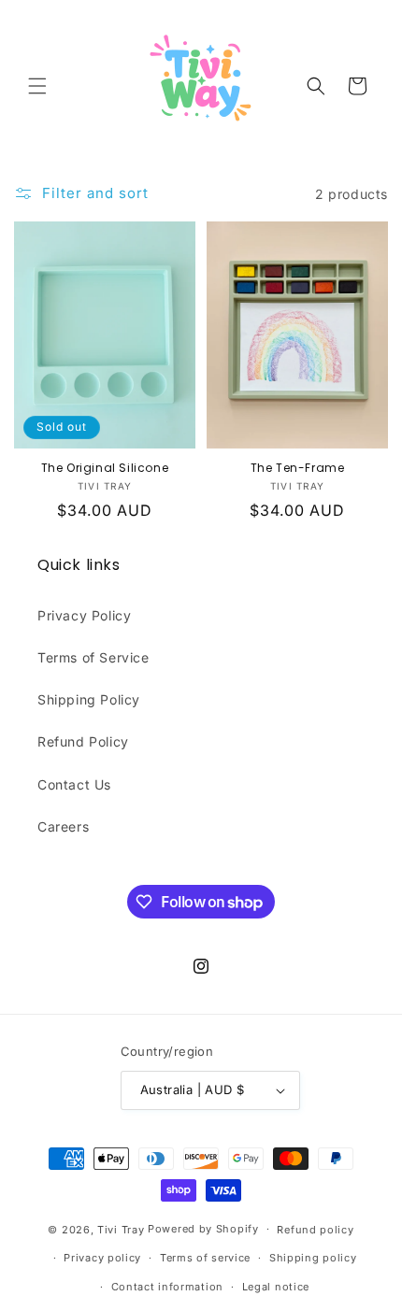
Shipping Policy (88, 699)
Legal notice (275, 1286)
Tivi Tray (120, 1228)
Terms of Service (93, 657)
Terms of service (205, 1257)
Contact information (167, 1286)
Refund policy (315, 1229)
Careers (63, 826)
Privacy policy (102, 1257)
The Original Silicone (105, 468)
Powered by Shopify (203, 1228)
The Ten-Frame (298, 468)
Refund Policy (83, 741)
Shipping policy (313, 1257)
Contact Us (74, 784)
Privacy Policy (84, 615)
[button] (37, 86)
